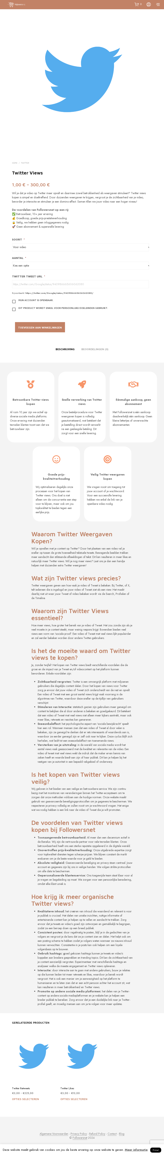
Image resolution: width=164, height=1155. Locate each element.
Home (14, 163)
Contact (112, 1134)
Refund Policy (97, 1134)
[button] (138, 4)
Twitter (25, 163)
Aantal (19, 258)
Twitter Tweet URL (28, 276)
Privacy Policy (79, 1134)
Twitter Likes (67, 1088)
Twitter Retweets (21, 1088)
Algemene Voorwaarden (54, 1134)
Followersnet (80, 1138)
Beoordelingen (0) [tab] (94, 349)
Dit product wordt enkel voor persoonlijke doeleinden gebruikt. (63, 307)
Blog (121, 1134)
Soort (18, 239)
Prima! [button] (156, 1150)
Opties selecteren (25, 1099)
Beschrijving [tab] (65, 349)
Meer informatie (136, 1150)
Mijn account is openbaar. (35, 300)
